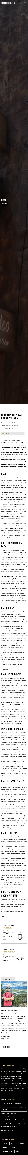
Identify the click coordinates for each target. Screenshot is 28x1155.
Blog (6, 408)
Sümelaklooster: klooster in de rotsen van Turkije (13, 1120)
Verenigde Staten (7, 1151)
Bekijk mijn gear (5, 1039)
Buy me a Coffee (8, 933)
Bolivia (13, 1147)
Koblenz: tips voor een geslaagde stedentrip (12, 1103)
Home (2, 408)
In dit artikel (7, 434)
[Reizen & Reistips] (8, 3)
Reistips (4, 204)
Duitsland (21, 1143)
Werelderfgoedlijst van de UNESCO (13, 839)
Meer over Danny (5, 1036)
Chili (12, 1143)
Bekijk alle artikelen (6, 1130)
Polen (17, 1151)
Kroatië (5, 1147)
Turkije (5, 1143)
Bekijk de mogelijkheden (7, 961)
